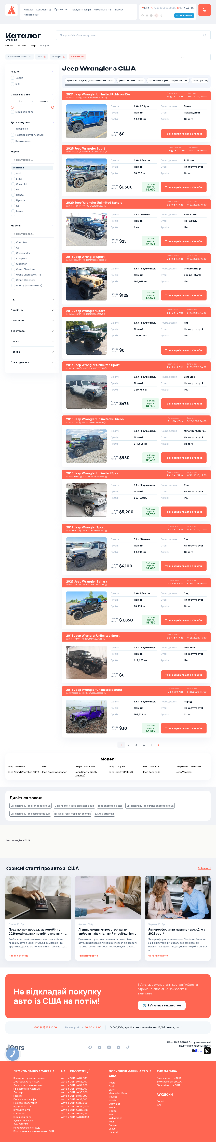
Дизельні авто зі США (169, 1078)
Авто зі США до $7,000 (74, 1095)
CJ (17, 247)
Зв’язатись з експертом (164, 1005)
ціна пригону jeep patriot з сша (72, 813)
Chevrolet (21, 184)
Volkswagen (115, 1118)
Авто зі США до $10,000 (75, 1106)
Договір (18, 1092)
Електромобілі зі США (169, 1081)
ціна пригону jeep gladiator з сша (74, 805)
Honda (20, 194)
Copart (19, 77)
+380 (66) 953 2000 (165, 7)
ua (187, 7)
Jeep (33, 45)
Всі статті (204, 868)
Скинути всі (77, 56)
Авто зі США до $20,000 (75, 1117)
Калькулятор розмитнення (29, 1078)
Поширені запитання (25, 1102)
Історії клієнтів (22, 1109)
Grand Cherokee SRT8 (28, 274)
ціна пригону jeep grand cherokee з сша (90, 80)
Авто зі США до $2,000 (74, 1078)
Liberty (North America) (29, 285)
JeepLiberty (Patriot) (121, 772)
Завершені (22, 128)
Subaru (113, 1125)
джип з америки (104, 813)
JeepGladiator (151, 766)
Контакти (19, 1113)
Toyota (113, 1096)
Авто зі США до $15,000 (74, 1113)
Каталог (28, 9)
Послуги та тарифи (25, 1099)
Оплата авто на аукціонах (29, 1085)
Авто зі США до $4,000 (74, 1085)
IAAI (18, 84)
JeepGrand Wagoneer (54, 772)
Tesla (112, 1082)
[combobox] (194, 57)
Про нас (59, 9)
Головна (9, 45)
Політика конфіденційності (195, 1045)
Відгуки (119, 9)
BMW (19, 178)
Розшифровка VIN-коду (27, 1127)
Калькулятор (43, 9)
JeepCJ (46, 766)
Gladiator (21, 263)
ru (192, 7)
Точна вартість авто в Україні (183, 133)
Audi (18, 173)
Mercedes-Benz (118, 1093)
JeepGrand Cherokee (188, 766)
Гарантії (18, 1095)
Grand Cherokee (25, 269)
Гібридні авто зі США (168, 1085)
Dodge (113, 1110)
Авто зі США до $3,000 (74, 1081)
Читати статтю (18, 955)
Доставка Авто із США (26, 1081)
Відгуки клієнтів (23, 1106)
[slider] (12, 107)
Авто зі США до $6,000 (74, 1092)
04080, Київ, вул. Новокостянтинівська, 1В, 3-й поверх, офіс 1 (146, 1027)
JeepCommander (85, 766)
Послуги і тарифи (81, 9)
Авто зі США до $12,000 (74, 1109)
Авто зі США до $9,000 (74, 1102)
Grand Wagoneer (25, 280)
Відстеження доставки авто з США (34, 1131)
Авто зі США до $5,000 (74, 1088)
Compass (21, 258)
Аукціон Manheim (23, 1120)
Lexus (19, 211)
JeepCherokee (16, 766)
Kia (17, 205)
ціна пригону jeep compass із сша (168, 80)
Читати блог (31, 14)
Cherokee (21, 242)
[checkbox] (12, 78)
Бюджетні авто (25, 111)
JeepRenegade (151, 772)
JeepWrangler (184, 772)
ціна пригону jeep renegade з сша (30, 805)
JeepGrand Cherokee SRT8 (23, 772)
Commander (23, 253)
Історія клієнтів (103, 9)
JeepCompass (117, 766)
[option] (32, 173)
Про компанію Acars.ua (27, 1088)
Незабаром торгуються (30, 134)
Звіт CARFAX (21, 1124)
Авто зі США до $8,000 (74, 1099)
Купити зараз (23, 141)
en (181, 7)
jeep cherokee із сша (131, 80)
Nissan (112, 1107)
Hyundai (20, 200)
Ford (18, 189)
